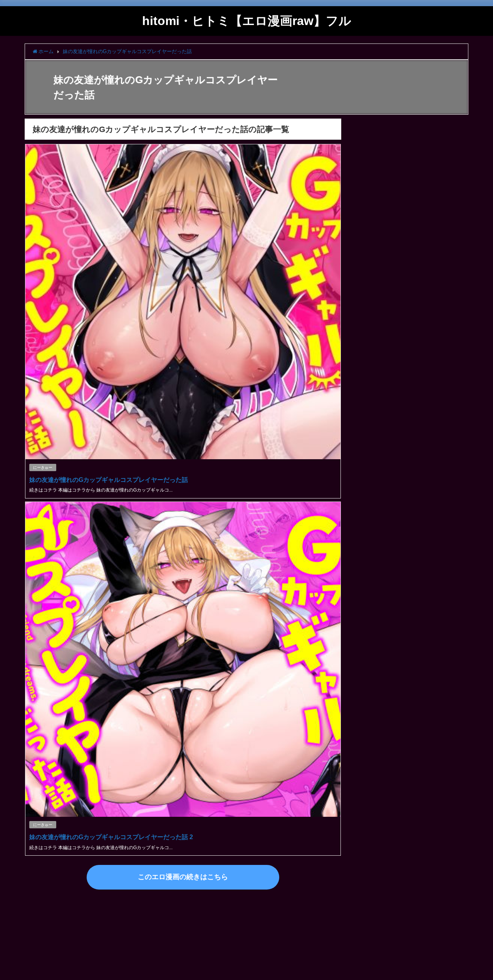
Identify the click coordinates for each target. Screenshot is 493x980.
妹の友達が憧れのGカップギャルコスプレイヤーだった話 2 (111, 837)
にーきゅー (42, 467)
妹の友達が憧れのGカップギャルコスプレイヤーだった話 (108, 480)
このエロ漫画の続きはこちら (183, 876)
